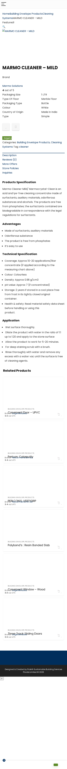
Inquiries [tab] (7, 172)
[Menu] (3, 4)
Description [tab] (9, 155)
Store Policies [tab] (10, 168)
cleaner (24, 147)
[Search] (62, 4)
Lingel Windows (19, 413)
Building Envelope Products (26, 14)
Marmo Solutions (12, 86)
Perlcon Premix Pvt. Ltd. (22, 457)
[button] (3, 27)
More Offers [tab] (9, 164)
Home (6, 14)
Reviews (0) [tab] (9, 159)
